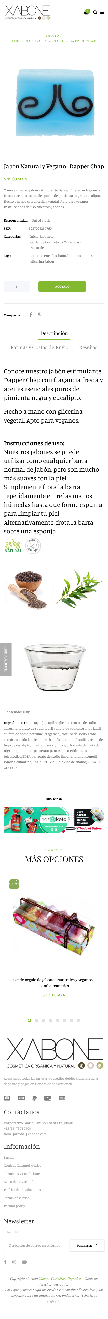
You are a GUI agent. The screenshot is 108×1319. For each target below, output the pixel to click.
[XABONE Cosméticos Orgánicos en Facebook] (5, 1262)
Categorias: (12, 236)
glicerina (37, 261)
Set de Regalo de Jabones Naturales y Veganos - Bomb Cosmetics (54, 982)
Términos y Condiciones (22, 1173)
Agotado (62, 286)
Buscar (9, 1157)
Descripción (54, 332)
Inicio (53, 35)
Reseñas (88, 347)
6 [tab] (64, 1020)
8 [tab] (78, 1020)
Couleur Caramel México (22, 1165)
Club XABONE (6, 659)
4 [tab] (50, 1020)
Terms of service (16, 1198)
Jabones (46, 236)
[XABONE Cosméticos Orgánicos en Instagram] (14, 1262)
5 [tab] (57, 1020)
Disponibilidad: (16, 220)
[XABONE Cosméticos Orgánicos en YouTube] (24, 1262)
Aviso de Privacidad (18, 1181)
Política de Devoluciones (22, 1189)
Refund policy (14, 1206)
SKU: (7, 228)
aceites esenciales (43, 255)
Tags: (7, 255)
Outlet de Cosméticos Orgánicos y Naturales (56, 245)
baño (62, 255)
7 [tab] (71, 1020)
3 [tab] (43, 1020)
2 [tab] (36, 1020)
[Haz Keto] (54, 820)
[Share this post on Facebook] (30, 314)
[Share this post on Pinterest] (39, 314)
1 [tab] (29, 1020)
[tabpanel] (54, 938)
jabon (49, 261)
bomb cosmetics (80, 255)
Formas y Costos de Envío (39, 347)
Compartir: (12, 315)
